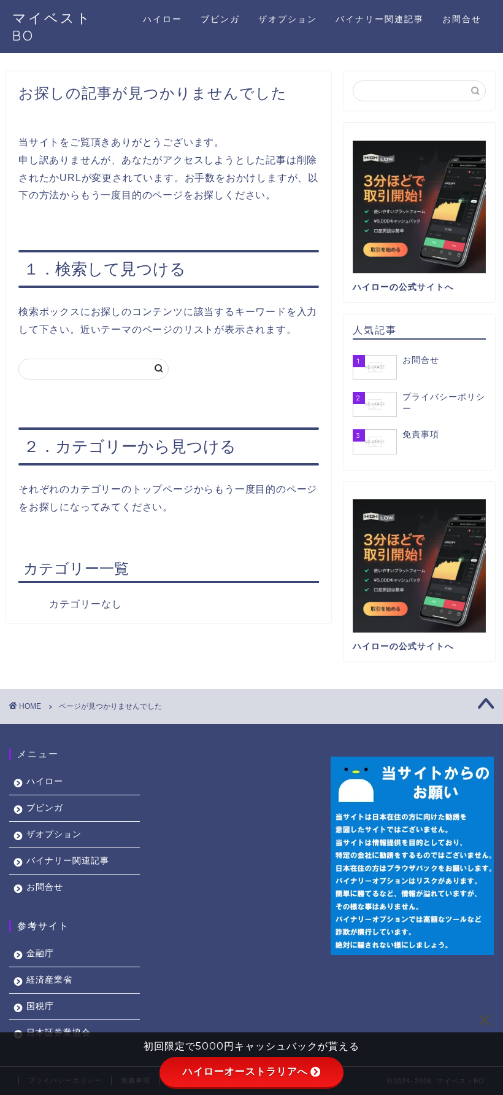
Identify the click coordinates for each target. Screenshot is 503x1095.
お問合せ (462, 19)
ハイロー (162, 19)
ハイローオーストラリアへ (245, 1071)
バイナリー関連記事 (380, 19)
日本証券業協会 (58, 1032)
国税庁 (40, 1006)
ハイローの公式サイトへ (403, 287)
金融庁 (40, 953)
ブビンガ (220, 19)
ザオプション (287, 19)
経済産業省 (49, 979)
